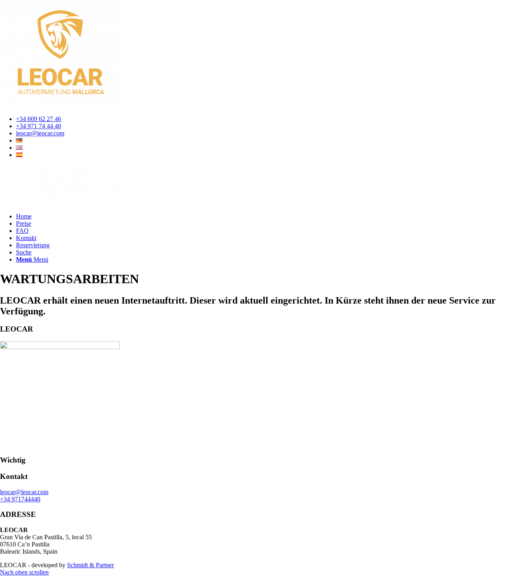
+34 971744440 (20, 499)
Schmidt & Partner (90, 565)
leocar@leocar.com (40, 133)
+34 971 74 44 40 (38, 126)
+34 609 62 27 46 (38, 118)
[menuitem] (263, 119)
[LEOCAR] (60, 202)
